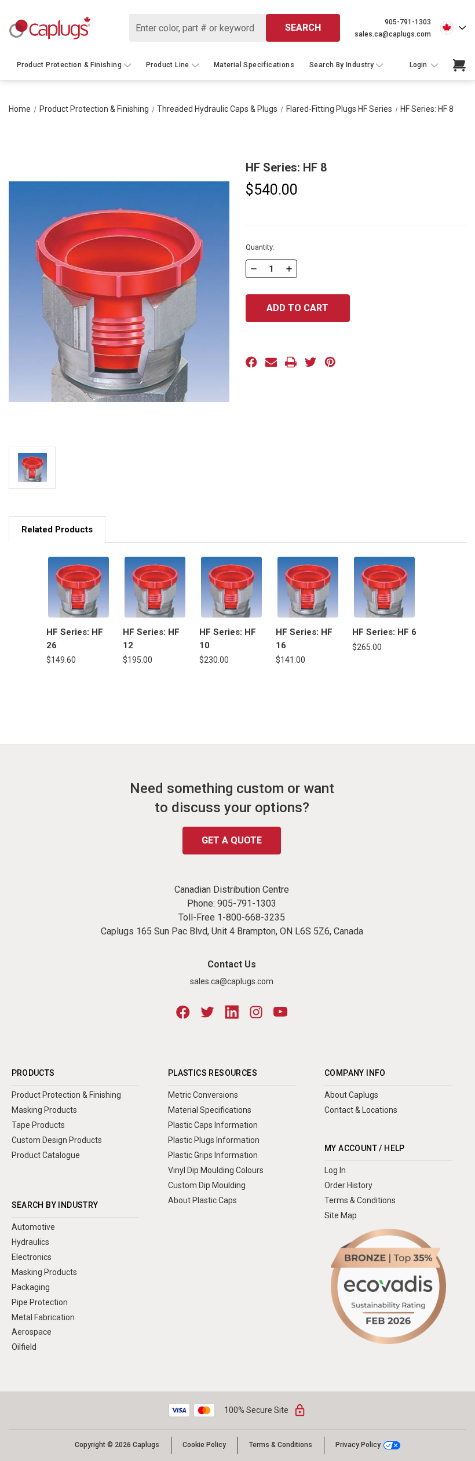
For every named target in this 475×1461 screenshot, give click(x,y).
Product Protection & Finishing (69, 65)
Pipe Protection (40, 1302)
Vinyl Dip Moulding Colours (216, 1170)
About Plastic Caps (202, 1200)
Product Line (167, 65)
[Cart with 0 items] (459, 65)
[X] (310, 362)
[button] (388, 1286)
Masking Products (44, 1110)
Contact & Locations (360, 1110)
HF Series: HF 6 (384, 632)
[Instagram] (256, 1012)
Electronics (32, 1257)
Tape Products (38, 1125)
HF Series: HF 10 (227, 639)
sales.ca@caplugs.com (393, 34)
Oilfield (24, 1347)
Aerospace (32, 1331)
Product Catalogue (46, 1155)
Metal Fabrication (43, 1317)
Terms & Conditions (360, 1200)
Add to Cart (78, 587)
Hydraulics (30, 1242)
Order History (348, 1185)
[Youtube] (280, 1012)
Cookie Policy (204, 1445)
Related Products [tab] (57, 529)
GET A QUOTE (232, 840)
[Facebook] (251, 362)
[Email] (271, 362)
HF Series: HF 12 (151, 639)
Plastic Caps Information (213, 1125)
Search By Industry (341, 65)
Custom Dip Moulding (207, 1185)
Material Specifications (254, 65)
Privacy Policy (358, 1445)
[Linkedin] (232, 1012)
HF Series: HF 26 (74, 639)
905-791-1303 (408, 22)
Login (419, 65)
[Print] (291, 362)
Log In (335, 1170)
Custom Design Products (57, 1140)
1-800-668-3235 (251, 917)
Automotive (33, 1227)
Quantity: (260, 247)
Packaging (31, 1287)
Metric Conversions (203, 1095)
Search (303, 27)
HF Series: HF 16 (304, 639)
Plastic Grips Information (213, 1155)
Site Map (340, 1215)
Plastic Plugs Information (214, 1140)
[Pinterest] (330, 362)
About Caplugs (351, 1095)
